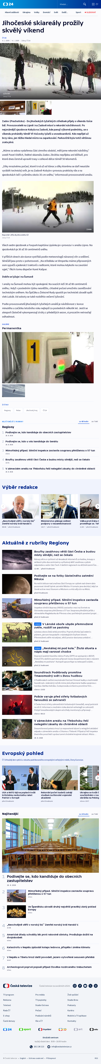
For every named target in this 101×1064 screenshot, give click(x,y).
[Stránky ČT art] (78, 1029)
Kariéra (70, 1010)
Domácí (46, 12)
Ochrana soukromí (36, 1058)
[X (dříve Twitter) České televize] (90, 986)
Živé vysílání (72, 994)
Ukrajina (26, 12)
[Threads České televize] (96, 986)
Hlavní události (12, 12)
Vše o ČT (39, 1021)
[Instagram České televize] (75, 986)
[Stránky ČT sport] (25, 1029)
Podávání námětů (43, 1015)
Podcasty (71, 1005)
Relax (18, 410)
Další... (65, 12)
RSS (96, 1058)
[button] (48, 207)
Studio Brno (72, 1000)
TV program (8, 994)
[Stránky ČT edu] (94, 1029)
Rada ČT (7, 1010)
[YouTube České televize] (85, 986)
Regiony (7, 410)
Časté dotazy (9, 1021)
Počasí (38, 1010)
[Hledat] (84, 4)
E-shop (6, 1015)
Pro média (40, 994)
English (23, 1058)
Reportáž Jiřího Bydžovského (14, 235)
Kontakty (71, 1021)
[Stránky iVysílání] (44, 1029)
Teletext (7, 1005)
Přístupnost (51, 1058)
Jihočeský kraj (31, 410)
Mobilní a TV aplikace (76, 1015)
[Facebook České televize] (80, 986)
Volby (36, 12)
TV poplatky (40, 1000)
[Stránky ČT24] (7, 1029)
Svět (56, 12)
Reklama (7, 1000)
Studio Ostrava (42, 1005)
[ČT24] (8, 4)
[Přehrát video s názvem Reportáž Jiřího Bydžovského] (48, 207)
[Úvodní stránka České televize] (18, 986)
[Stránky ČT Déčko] (62, 1029)
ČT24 (4, 38)
